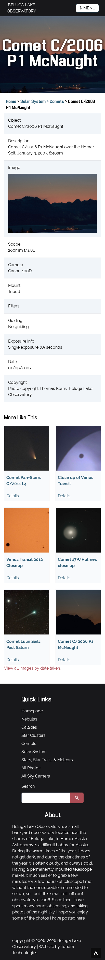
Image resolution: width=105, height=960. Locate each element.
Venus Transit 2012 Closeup (24, 562)
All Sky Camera (35, 776)
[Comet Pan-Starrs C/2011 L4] (26, 448)
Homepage (32, 711)
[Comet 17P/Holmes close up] (78, 530)
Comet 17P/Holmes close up (77, 562)
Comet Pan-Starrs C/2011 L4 (23, 480)
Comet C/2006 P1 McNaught (75, 644)
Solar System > (35, 102)
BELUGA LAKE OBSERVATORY (21, 8)
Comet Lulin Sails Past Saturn (23, 644)
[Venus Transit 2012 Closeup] (26, 530)
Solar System (34, 751)
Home (11, 102)
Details (12, 495)
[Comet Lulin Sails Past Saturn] (26, 612)
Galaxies (29, 727)
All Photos (31, 768)
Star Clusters (33, 735)
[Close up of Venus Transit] (78, 448)
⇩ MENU (87, 8)
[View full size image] (52, 203)
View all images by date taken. (32, 668)
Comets (57, 102)
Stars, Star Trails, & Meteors (47, 759)
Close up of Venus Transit (75, 480)
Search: (28, 786)
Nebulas (29, 719)
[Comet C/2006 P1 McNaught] (78, 612)
